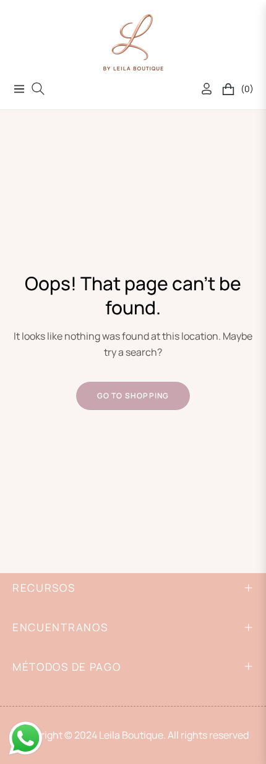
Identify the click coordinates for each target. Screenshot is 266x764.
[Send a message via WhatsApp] (25, 738)
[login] (201, 88)
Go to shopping (133, 395)
